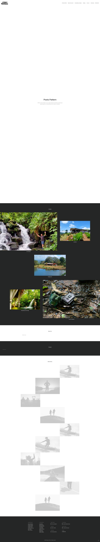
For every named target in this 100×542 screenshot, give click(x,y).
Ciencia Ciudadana (71, 414)
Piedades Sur (50, 371)
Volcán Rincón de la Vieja (25, 405)
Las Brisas (75, 336)
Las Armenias (28, 346)
